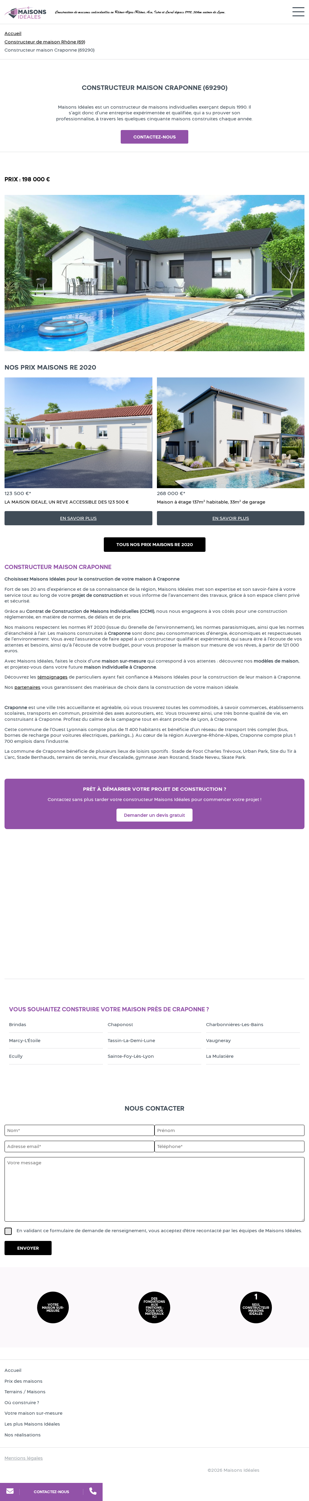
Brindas (17, 1024)
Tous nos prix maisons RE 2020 (154, 544)
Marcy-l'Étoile (24, 1040)
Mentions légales (24, 1458)
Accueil (13, 33)
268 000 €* (171, 493)
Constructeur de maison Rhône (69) (45, 41)
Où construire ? (22, 1402)
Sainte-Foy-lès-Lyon (131, 1056)
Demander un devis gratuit (154, 815)
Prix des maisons (24, 1381)
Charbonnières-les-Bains (234, 1024)
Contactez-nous (51, 1492)
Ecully (16, 1056)
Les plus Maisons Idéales (32, 1423)
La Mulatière (220, 1056)
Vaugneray (218, 1040)
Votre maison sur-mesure (33, 1413)
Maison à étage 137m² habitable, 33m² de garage (211, 501)
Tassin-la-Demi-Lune (131, 1040)
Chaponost (120, 1024)
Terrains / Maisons (25, 1391)
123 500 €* (18, 493)
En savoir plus (78, 518)
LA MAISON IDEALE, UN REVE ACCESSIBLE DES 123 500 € (67, 501)
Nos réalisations (23, 1434)
